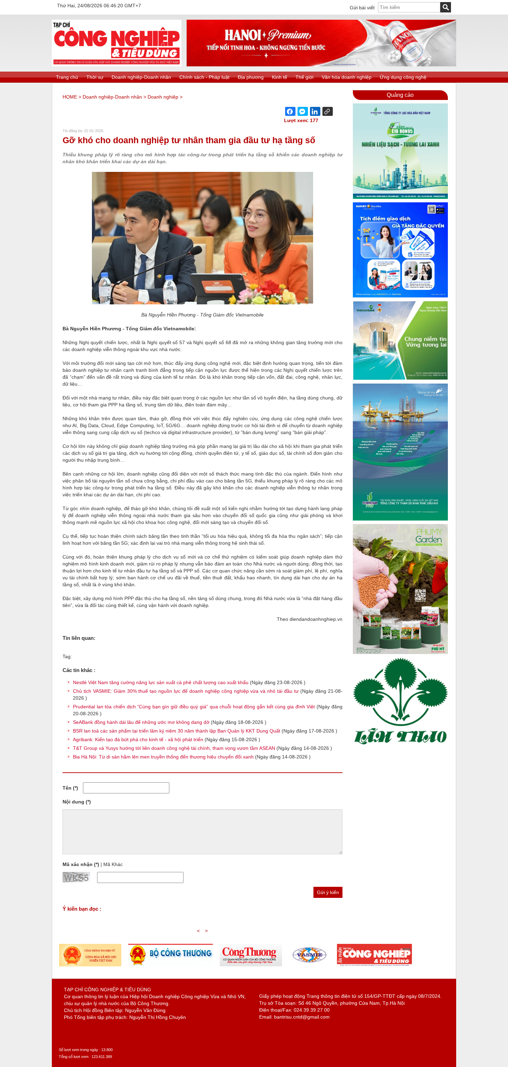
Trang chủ (67, 77)
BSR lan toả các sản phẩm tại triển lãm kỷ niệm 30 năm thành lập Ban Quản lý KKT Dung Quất (176, 731)
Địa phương (251, 77)
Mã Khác (113, 864)
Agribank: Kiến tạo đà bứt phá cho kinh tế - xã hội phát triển (138, 739)
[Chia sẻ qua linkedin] (315, 111)
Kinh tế (279, 77)
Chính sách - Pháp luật (204, 77)
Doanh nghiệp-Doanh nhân (141, 77)
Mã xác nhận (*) (81, 864)
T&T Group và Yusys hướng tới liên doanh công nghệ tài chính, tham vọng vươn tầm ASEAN (174, 748)
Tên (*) (70, 788)
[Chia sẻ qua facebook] (290, 111)
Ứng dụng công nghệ (403, 77)
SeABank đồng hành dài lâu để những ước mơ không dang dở (141, 722)
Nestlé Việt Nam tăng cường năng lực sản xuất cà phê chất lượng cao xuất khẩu (160, 682)
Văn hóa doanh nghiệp (346, 77)
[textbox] (409, 7)
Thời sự (94, 77)
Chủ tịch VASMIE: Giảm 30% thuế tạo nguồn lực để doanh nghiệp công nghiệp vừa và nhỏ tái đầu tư (186, 691)
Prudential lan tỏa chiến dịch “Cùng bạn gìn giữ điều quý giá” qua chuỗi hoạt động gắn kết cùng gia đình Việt (194, 706)
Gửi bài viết (362, 7)
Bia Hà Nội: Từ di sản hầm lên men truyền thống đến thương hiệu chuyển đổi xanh (163, 757)
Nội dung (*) (77, 801)
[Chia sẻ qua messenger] (303, 111)
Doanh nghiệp (163, 97)
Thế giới (304, 77)
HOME (70, 97)
